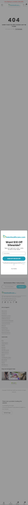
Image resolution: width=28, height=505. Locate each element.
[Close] (25, 232)
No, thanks (14, 268)
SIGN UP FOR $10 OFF (14, 259)
